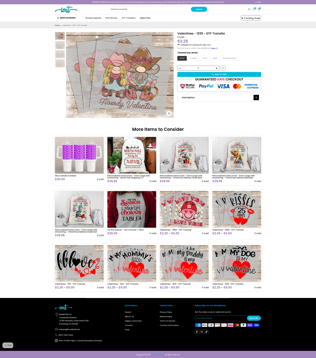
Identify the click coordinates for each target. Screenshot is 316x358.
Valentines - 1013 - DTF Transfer (175, 284)
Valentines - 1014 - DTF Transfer (227, 284)
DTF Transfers (128, 18)
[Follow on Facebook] (197, 332)
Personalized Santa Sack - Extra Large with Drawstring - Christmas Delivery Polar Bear (181, 176)
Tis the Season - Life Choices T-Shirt (125, 229)
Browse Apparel (93, 18)
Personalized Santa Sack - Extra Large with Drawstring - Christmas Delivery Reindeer (233, 176)
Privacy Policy (166, 312)
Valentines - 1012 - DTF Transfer (122, 284)
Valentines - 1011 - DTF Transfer (70, 284)
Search (128, 312)
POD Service (111, 18)
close (58, 2)
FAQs (127, 329)
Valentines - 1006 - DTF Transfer (228, 229)
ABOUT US (129, 316)
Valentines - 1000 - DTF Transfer (175, 229)
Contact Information (169, 325)
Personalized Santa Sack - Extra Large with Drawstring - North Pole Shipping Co (128, 176)
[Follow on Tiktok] (206, 332)
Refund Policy (166, 316)
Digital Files (145, 18)
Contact (129, 325)
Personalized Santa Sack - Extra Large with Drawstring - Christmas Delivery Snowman (76, 230)
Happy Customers (133, 321)
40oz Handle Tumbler (65, 175)
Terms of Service (167, 321)
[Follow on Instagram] (202, 332)
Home (57, 25)
